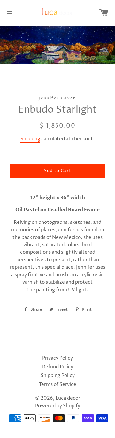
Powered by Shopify (57, 406)
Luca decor (68, 398)
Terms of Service (57, 384)
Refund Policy (57, 367)
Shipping (30, 139)
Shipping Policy (58, 375)
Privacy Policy (57, 358)
